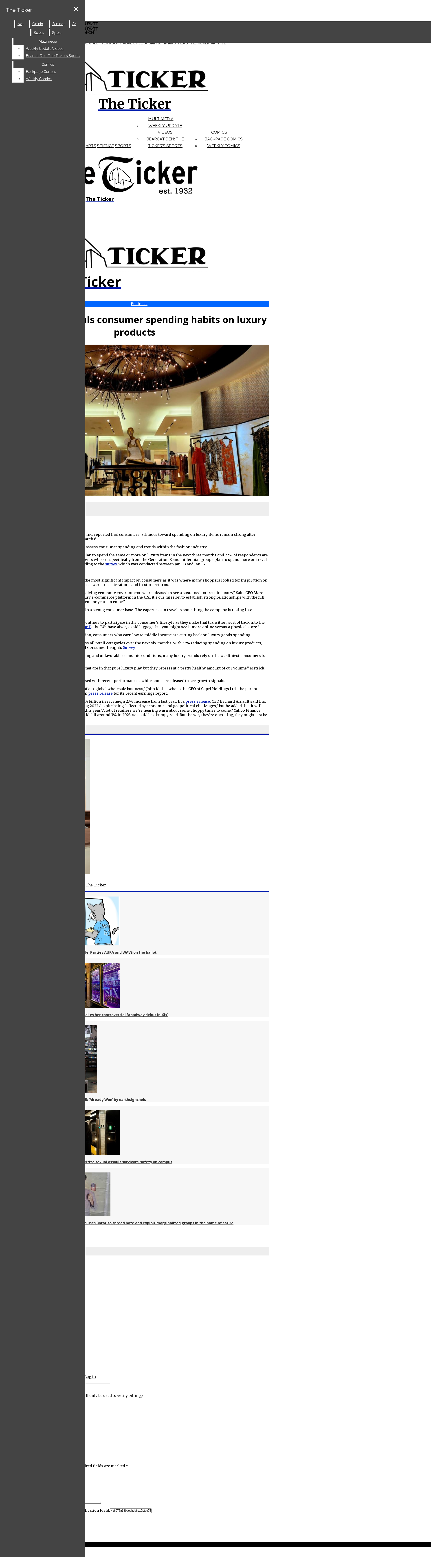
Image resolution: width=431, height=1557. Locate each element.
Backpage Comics (224, 139)
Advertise (133, 43)
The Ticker (19, 10)
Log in (90, 1376)
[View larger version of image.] (134, 421)
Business (59, 24)
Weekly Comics (223, 145)
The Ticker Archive (207, 43)
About (115, 43)
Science (105, 145)
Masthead (178, 43)
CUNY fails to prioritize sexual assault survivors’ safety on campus (112, 1161)
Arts (91, 145)
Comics (219, 132)
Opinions (39, 24)
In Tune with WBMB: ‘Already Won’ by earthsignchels (99, 1099)
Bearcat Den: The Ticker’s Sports (53, 56)
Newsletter (95, 43)
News (22, 24)
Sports (123, 145)
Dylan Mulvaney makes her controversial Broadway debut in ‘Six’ (110, 1014)
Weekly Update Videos (45, 48)
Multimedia (161, 118)
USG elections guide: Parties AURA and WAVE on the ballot (104, 952)
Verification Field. (93, 1510)
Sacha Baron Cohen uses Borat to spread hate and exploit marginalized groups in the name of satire (142, 1222)
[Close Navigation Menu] (76, 9)
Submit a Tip (155, 43)
